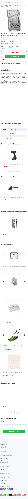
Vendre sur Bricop (4, 475)
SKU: (2, 46)
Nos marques (3, 449)
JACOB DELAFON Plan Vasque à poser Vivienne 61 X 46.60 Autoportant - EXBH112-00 (14, 319)
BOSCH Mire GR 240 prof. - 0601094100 (11, 404)
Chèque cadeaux (3, 483)
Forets (17, 4)
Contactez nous (3, 447)
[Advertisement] (14, 104)
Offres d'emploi (3, 480)
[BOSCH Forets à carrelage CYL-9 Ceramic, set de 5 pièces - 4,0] (14, 20)
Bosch (2, 37)
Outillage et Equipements (11, 2)
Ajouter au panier (14, 56)
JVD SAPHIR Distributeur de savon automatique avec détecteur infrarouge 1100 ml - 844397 (14, 292)
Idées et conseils (3, 465)
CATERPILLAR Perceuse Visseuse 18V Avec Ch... (13, 164)
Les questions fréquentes (5, 471)
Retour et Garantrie (4, 458)
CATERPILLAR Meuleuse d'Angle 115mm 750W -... (13, 197)
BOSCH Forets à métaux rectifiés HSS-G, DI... (12, 232)
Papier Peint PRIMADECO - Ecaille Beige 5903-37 (13, 372)
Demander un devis (4, 466)
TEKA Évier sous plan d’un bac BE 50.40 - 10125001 (14, 266)
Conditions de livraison (5, 457)
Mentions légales (3, 446)
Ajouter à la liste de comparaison (12, 63)
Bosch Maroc (12, 41)
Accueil (3, 2)
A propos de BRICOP (4, 444)
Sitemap (2, 469)
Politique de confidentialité (6, 455)
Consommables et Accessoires (8, 4)
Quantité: (3, 48)
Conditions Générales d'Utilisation (7, 454)
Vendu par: (3, 41)
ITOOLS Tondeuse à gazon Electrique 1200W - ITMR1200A (13, 346)
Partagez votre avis (19, 39)
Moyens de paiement (4, 460)
